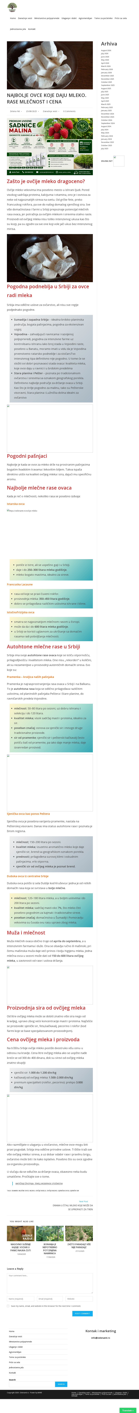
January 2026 (106, 72)
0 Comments (69, 111)
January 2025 (106, 110)
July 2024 (104, 129)
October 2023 (106, 145)
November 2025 (107, 79)
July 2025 (104, 91)
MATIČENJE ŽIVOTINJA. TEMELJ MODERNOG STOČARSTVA (39, 1183)
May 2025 (105, 98)
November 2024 (107, 117)
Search (12, 1379)
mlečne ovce (24, 1191)
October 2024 (106, 120)
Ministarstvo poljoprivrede (20, 1341)
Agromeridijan (15, 1352)
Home (11, 1331)
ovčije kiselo (41, 1191)
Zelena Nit (15, 111)
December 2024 (107, 114)
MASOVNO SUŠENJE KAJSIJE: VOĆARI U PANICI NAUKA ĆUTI (20, 1247)
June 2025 (105, 94)
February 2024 (107, 136)
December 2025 (107, 75)
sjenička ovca (63, 1191)
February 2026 (107, 69)
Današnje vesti (50, 111)
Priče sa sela (14, 1362)
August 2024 (106, 126)
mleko (32, 1191)
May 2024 (105, 132)
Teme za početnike (17, 1357)
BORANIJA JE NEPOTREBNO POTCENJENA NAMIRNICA (50, 1249)
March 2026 (105, 66)
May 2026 (105, 60)
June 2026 (105, 57)
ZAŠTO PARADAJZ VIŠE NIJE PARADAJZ (79, 1246)
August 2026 (106, 50)
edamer (15, 1191)
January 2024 (106, 139)
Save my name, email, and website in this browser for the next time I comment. (46, 1306)
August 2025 (106, 88)
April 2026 (105, 63)
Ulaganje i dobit (16, 1347)
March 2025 (105, 104)
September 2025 (108, 85)
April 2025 (105, 101)
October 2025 (106, 82)
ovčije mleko (52, 1191)
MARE (40, 1392)
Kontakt (12, 1372)
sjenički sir (74, 1191)
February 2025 (107, 107)
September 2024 (108, 123)
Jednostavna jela (16, 1367)
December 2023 (107, 142)
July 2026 (104, 53)
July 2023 (104, 148)
